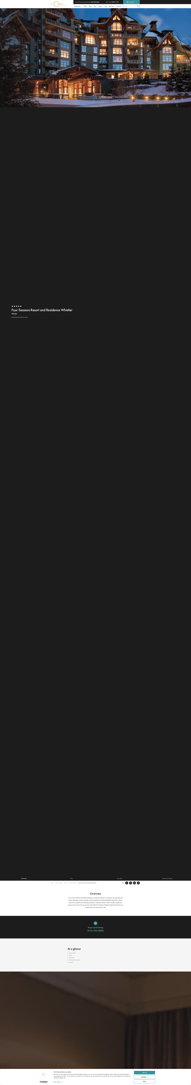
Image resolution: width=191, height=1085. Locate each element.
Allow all (144, 1072)
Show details (57, 1082)
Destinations (77, 6)
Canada (65, 883)
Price (71, 878)
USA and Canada (58, 883)
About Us (118, 6)
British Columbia (72, 883)
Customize (143, 1077)
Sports (100, 6)
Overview (24, 878)
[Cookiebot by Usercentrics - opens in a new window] (43, 1082)
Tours (95, 6)
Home (52, 883)
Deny (144, 1081)
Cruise (105, 6)
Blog (90, 6)
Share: (123, 883)
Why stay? (119, 878)
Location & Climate (167, 878)
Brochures (111, 6)
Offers (85, 6)
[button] (126, 882)
